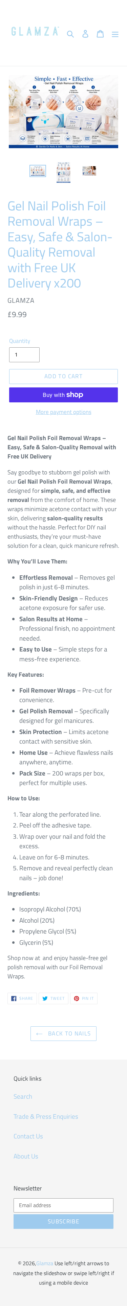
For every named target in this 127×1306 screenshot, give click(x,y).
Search (23, 1096)
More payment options (63, 412)
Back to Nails (68, 1033)
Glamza (44, 1263)
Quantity (19, 341)
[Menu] (115, 33)
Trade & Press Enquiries (46, 1116)
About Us (26, 1156)
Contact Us (28, 1136)
